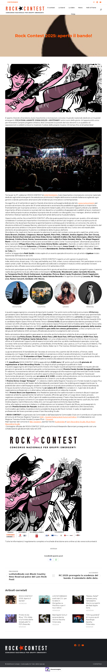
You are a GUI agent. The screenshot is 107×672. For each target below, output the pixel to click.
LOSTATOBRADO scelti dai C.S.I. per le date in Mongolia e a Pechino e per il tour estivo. (59, 602)
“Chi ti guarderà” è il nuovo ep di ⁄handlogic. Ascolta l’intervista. (93, 619)
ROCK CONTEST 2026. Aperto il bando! (26, 598)
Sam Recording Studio (76, 422)
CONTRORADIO (50, 195)
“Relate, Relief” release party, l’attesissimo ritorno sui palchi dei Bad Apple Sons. (93, 602)
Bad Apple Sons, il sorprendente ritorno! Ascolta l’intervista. (59, 618)
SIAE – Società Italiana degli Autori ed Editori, (58, 417)
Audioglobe (60, 422)
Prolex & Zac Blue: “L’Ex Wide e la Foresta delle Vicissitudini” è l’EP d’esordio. (26, 619)
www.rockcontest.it (86, 203)
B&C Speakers (35, 422)
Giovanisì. (49, 419)
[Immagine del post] (11, 600)
